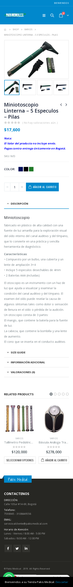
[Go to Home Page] (5, 29)
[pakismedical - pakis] (15, 15)
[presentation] (5, 59)
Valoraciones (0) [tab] (23, 372)
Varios (19, 438)
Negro (26, 169)
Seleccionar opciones (19, 460)
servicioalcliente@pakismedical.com (25, 523)
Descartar (62, 582)
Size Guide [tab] (18, 352)
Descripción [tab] (19, 203)
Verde (31, 169)
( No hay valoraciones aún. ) (40, 122)
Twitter (17, 548)
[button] (51, 394)
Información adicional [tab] (28, 362)
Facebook (8, 548)
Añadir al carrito (45, 187)
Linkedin (26, 548)
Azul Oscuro (20, 169)
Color (9, 169)
